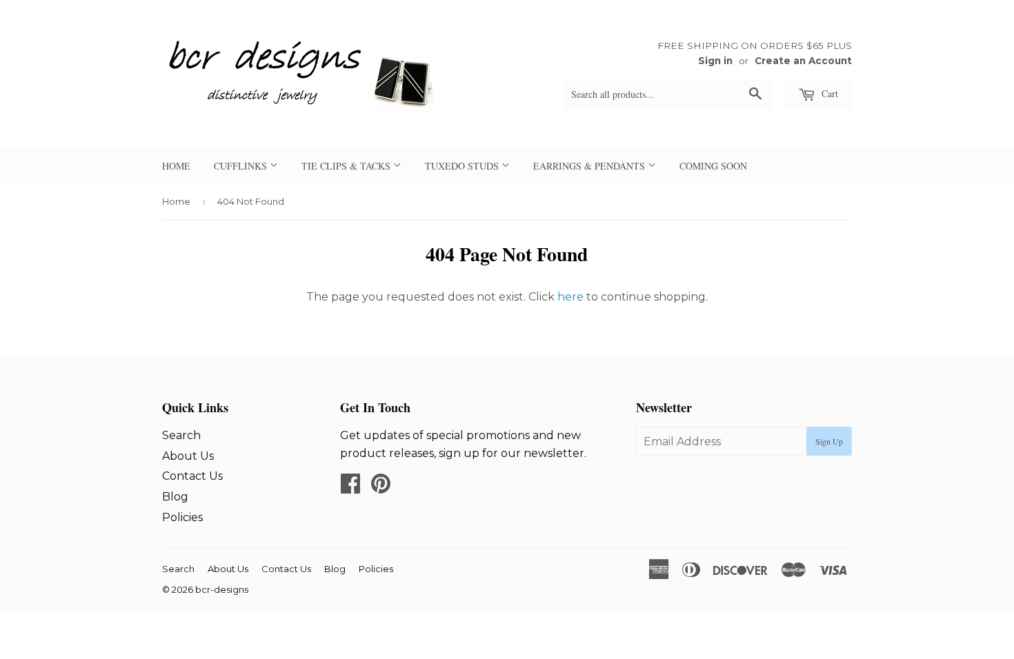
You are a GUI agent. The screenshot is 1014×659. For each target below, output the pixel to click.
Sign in (715, 60)
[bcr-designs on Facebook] (350, 487)
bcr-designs (221, 589)
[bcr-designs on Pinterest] (380, 487)
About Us (188, 456)
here (570, 296)
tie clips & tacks (347, 165)
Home (176, 201)
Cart (828, 93)
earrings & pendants (590, 165)
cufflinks (242, 165)
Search (181, 435)
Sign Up (829, 441)
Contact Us (192, 476)
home (176, 165)
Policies (182, 517)
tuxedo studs (463, 165)
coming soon (713, 165)
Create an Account (803, 60)
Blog (175, 496)
